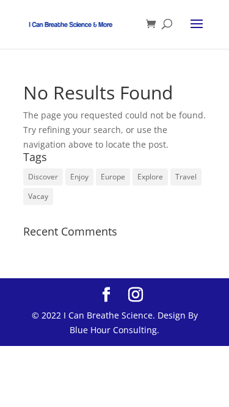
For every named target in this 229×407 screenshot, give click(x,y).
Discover (43, 176)
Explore (150, 176)
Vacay (38, 196)
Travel (186, 176)
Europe (113, 176)
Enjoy (79, 176)
